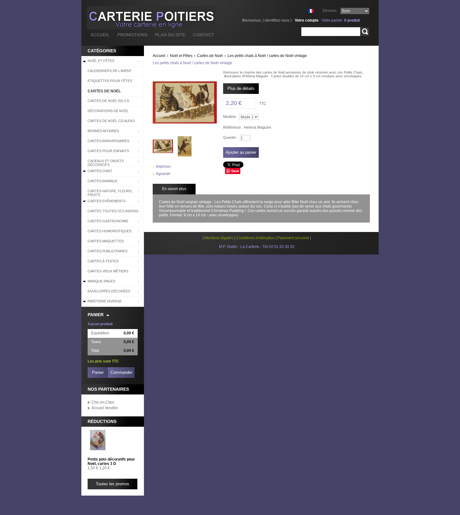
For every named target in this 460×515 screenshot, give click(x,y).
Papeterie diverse (105, 301)
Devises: (330, 10)
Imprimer (163, 166)
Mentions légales (218, 238)
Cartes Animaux (102, 181)
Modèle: (230, 117)
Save (235, 170)
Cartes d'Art (100, 171)
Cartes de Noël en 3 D (108, 101)
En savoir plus (174, 189)
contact (203, 34)
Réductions (102, 421)
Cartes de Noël (104, 91)
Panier (96, 314)
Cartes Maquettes (106, 241)
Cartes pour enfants (108, 151)
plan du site (170, 34)
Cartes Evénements (106, 201)
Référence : (233, 127)
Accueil (159, 56)
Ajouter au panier (241, 152)
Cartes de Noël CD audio (111, 121)
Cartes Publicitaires (107, 251)
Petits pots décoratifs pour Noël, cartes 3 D (111, 461)
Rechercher (364, 31)
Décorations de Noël (108, 111)
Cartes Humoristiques (109, 231)
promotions (132, 34)
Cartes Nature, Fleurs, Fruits (110, 193)
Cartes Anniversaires (108, 141)
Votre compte (307, 20)
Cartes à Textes (103, 261)
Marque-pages (101, 281)
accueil (100, 34)
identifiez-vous (277, 20)
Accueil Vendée (104, 408)
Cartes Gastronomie (108, 221)
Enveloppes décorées (109, 291)
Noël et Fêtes (101, 61)
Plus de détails (240, 88)
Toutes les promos (112, 484)
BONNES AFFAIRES (103, 131)
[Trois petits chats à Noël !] (163, 138)
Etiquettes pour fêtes (110, 81)
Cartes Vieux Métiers (108, 271)
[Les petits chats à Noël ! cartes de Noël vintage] (185, 138)
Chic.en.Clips (102, 402)
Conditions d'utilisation (255, 238)
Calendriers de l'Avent (110, 71)
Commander (121, 372)
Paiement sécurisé (293, 238)
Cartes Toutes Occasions (113, 211)
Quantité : (230, 137)
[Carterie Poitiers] (120, 17)
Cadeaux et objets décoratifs (106, 163)
